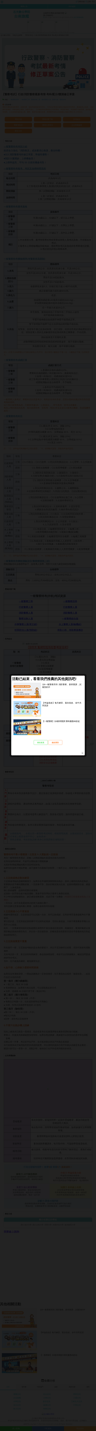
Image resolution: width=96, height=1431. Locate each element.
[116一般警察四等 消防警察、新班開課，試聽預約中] (27, 698)
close (82, 753)
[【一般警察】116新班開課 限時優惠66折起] (27, 734)
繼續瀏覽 (55, 743)
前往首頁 (40, 743)
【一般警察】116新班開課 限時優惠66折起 (61, 721)
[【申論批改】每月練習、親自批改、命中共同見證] (27, 716)
